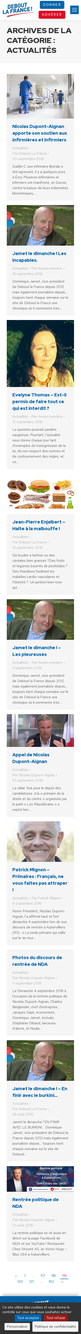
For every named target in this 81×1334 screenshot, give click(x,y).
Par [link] (29, 153)
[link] (74, 10)
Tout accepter (28, 1317)
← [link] (16, 1275)
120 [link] (20, 1281)
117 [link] (42, 1275)
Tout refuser (55, 1317)
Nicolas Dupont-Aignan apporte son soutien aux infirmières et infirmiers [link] (39, 133)
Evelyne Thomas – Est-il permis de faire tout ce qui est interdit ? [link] (39, 401)
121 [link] (31, 1281)
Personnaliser (17, 1326)
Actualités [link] (20, 148)
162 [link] (51, 1281)
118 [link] (53, 1275)
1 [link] (24, 1275)
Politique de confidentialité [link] (55, 1326)
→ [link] (62, 1281)
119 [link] (64, 1275)
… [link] (33, 1275)
